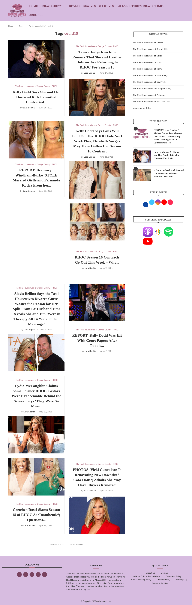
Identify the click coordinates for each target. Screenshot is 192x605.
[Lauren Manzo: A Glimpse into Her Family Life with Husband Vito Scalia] (142, 156)
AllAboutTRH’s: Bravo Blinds (141, 6)
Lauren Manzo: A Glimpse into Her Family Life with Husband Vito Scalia (167, 155)
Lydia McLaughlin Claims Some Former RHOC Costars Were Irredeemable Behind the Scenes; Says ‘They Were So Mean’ (36, 396)
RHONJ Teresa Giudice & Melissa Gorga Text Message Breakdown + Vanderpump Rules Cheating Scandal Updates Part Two (168, 136)
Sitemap (180, 579)
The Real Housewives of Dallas (147, 56)
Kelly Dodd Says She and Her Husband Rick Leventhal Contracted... (36, 97)
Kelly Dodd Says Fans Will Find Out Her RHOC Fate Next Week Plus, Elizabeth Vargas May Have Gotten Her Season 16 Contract (97, 141)
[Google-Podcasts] (158, 229)
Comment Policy (173, 576)
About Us (36, 15)
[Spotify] (168, 229)
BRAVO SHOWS (52, 6)
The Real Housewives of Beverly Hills (150, 49)
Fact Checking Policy (141, 579)
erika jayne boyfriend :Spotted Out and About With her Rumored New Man (169, 173)
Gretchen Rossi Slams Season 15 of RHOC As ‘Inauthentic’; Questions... (36, 515)
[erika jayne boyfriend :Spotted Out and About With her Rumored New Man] (142, 175)
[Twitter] (25, 574)
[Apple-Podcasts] (148, 229)
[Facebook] (19, 574)
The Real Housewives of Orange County (152, 88)
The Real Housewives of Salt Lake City (151, 101)
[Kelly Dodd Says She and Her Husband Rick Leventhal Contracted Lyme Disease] (36, 59)
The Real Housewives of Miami (147, 69)
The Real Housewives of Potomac (149, 95)
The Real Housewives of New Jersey (150, 75)
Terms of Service (160, 583)
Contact (164, 573)
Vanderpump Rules (142, 108)
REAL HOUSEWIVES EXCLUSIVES (91, 6)
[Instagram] (32, 574)
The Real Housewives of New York (149, 82)
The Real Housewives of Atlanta (148, 42)
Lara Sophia (29, 107)
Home (33, 6)
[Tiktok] (38, 574)
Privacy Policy (163, 579)
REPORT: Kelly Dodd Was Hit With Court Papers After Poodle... (97, 340)
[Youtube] (148, 238)
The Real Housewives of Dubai (147, 62)
